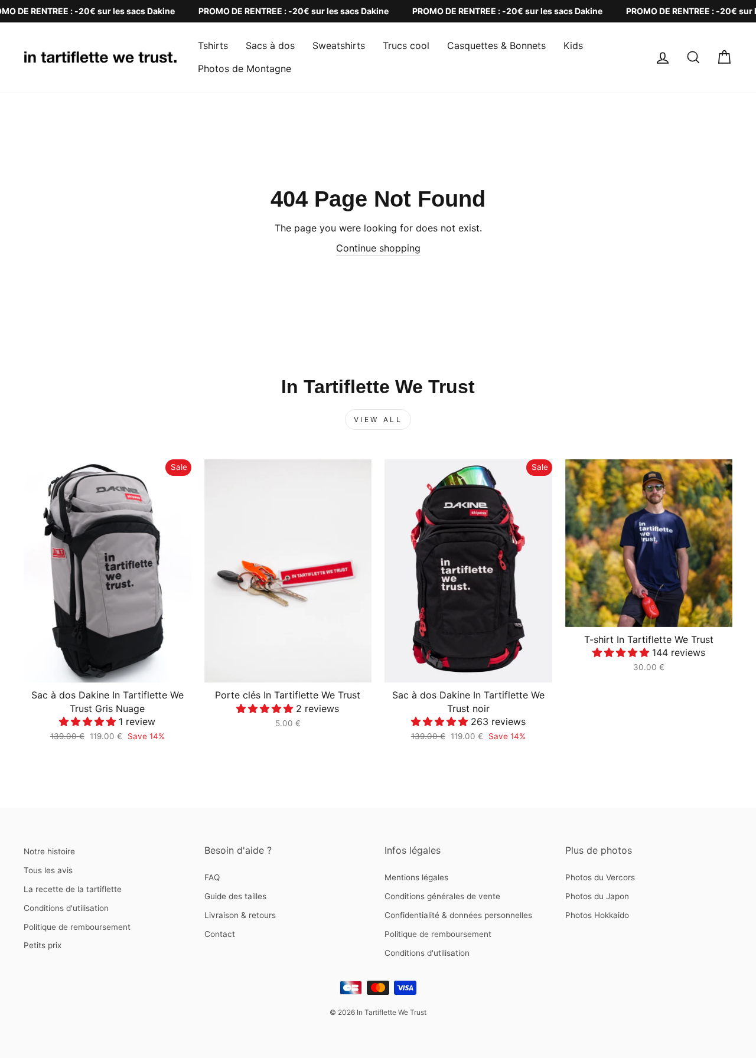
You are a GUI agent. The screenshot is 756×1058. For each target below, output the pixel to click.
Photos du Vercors (600, 877)
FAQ (212, 877)
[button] (89, 721)
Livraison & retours (240, 915)
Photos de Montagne (244, 68)
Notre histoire (49, 851)
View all (378, 419)
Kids (573, 45)
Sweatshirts (338, 45)
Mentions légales (416, 877)
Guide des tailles (235, 896)
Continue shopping (378, 248)
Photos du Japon (597, 896)
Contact (219, 934)
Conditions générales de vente (442, 896)
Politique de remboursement (77, 927)
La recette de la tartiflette (73, 889)
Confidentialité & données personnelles (458, 915)
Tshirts (213, 45)
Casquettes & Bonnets (496, 45)
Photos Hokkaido (597, 915)
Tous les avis (48, 870)
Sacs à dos (270, 45)
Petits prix (42, 945)
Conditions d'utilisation (66, 908)
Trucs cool (406, 45)
